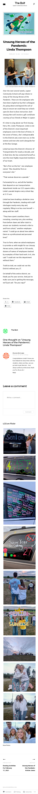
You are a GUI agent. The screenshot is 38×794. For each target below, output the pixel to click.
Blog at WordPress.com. (10, 787)
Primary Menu (4, 4)
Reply (14, 372)
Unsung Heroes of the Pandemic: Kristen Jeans (28, 766)
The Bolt (20, 3)
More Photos (6, 745)
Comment (28, 412)
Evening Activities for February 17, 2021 (9, 766)
